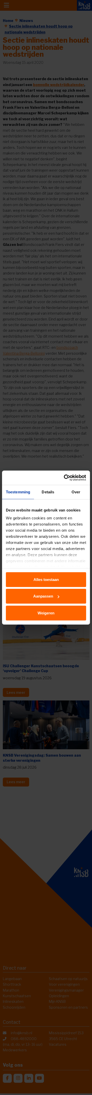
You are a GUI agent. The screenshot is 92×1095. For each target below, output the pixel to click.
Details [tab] (48, 492)
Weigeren (46, 613)
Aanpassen (43, 596)
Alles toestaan (46, 579)
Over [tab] (76, 492)
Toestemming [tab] (18, 492)
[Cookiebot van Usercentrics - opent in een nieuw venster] (65, 477)
